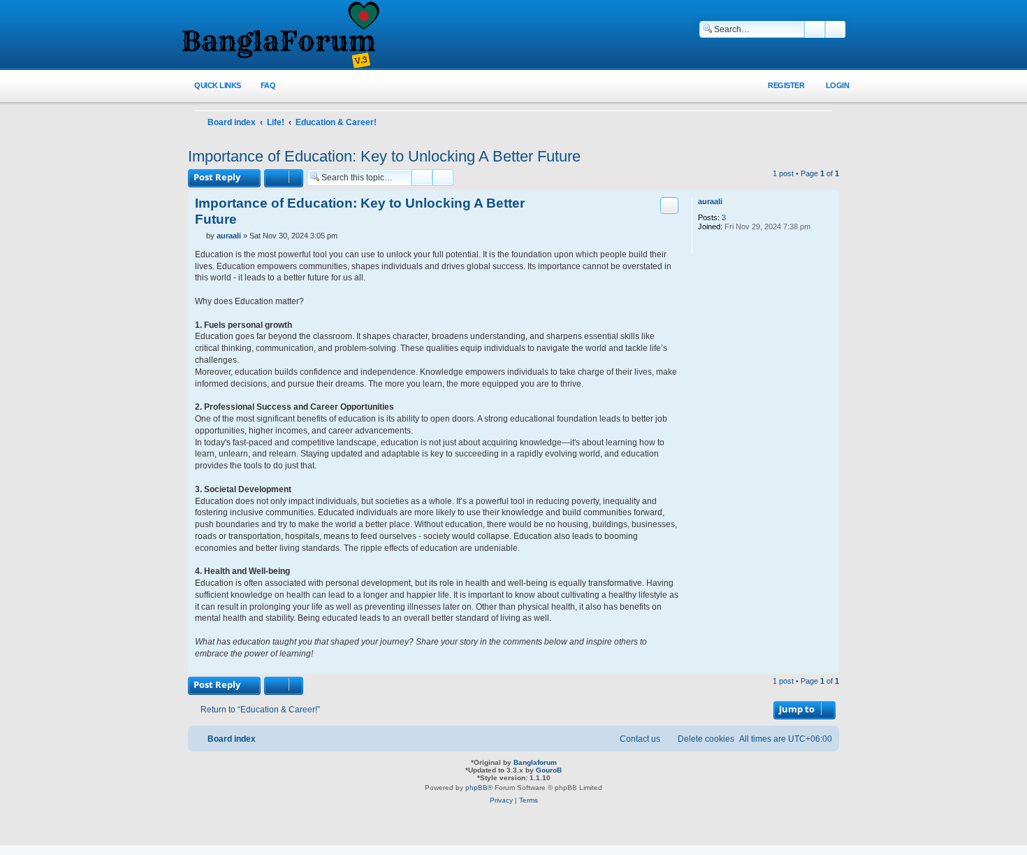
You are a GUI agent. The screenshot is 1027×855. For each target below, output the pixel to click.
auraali (710, 201)
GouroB (549, 770)
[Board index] (279, 35)
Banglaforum (535, 762)
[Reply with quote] (669, 205)
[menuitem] (260, 85)
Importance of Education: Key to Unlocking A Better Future (384, 156)
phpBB (476, 787)
